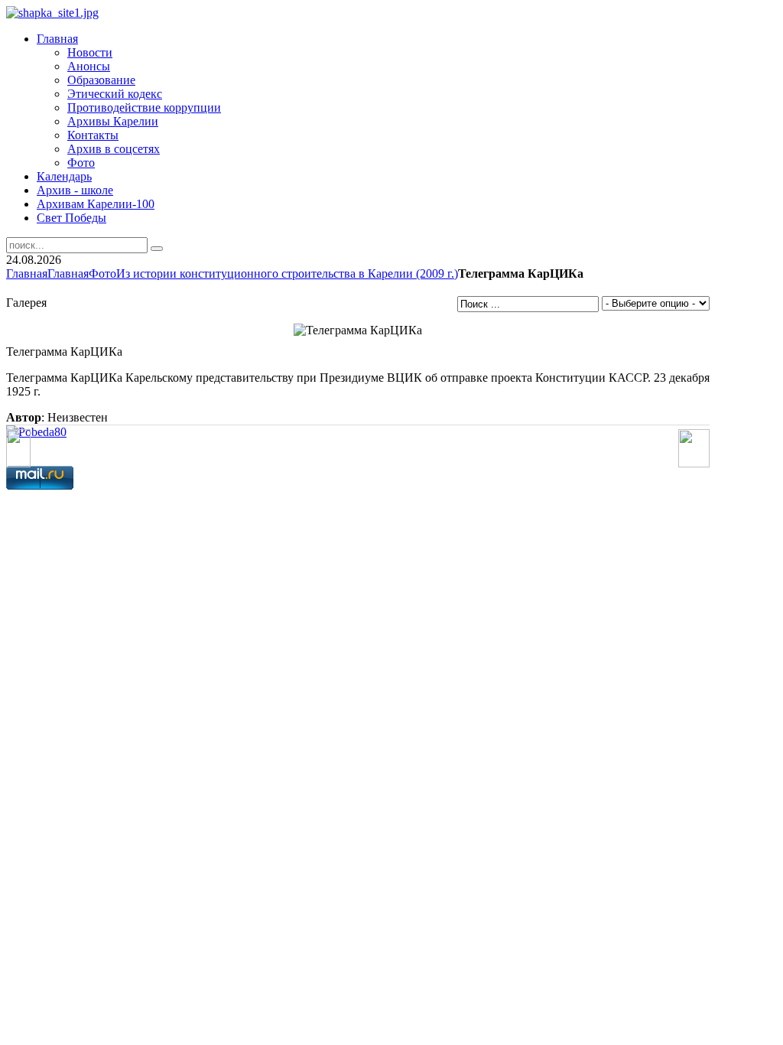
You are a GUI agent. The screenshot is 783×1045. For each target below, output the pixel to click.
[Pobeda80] (36, 431)
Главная (26, 273)
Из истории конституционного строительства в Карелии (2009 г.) (287, 273)
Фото (102, 273)
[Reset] (157, 248)
